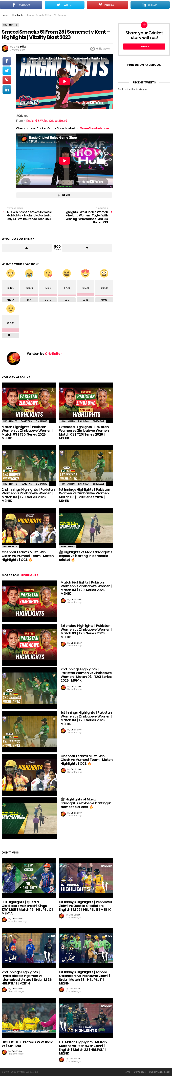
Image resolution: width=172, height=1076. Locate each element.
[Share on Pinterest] (7, 80)
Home (127, 1072)
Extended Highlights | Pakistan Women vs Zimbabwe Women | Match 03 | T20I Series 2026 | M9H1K (85, 432)
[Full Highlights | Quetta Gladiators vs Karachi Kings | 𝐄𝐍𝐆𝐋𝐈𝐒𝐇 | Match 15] (29, 878)
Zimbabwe (41, 421)
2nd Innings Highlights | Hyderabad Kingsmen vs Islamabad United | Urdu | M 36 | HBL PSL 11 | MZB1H (27, 978)
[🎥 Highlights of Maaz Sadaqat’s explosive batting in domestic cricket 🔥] (86, 528)
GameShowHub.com (94, 128)
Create (144, 46)
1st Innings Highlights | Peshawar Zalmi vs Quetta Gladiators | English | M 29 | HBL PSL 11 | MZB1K (85, 906)
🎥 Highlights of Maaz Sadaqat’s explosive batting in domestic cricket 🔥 (85, 556)
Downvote (87, 248)
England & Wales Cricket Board (46, 120)
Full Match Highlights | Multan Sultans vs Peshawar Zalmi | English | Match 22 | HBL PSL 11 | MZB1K (83, 1048)
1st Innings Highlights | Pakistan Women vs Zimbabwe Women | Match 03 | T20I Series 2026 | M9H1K (85, 495)
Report (66, 194)
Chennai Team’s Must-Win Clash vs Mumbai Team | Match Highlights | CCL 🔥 (28, 556)
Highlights (10, 421)
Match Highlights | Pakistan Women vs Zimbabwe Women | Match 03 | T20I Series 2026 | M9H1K (27, 432)
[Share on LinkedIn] (7, 89)
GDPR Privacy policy (159, 1072)
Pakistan (26, 421)
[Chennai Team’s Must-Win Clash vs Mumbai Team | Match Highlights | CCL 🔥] (29, 528)
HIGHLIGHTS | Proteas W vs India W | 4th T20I (27, 1044)
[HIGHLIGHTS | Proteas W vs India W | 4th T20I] (29, 1018)
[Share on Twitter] (7, 70)
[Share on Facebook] (7, 61)
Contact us (140, 1072)
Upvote (27, 248)
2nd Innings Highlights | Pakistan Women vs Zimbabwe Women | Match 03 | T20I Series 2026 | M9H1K (28, 495)
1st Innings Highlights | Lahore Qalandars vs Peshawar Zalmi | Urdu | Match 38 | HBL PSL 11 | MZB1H (84, 978)
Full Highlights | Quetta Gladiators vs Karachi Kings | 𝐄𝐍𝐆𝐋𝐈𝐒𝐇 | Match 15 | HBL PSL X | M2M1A (27, 908)
